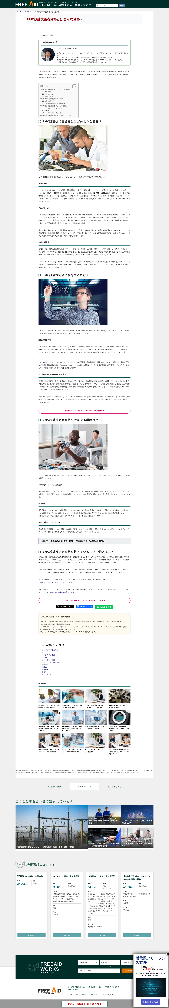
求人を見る (46, 5)
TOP (17, 12)
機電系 (44, 667)
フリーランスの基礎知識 (51, 662)
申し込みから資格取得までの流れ (55, 103)
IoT (43, 652)
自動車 (44, 672)
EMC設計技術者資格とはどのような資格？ (55, 89)
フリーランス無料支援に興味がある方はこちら (57, 592)
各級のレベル (49, 94)
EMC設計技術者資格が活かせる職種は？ (55, 106)
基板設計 (47, 110)
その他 (44, 657)
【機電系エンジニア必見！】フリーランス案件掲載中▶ (84, 411)
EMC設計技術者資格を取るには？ (52, 99)
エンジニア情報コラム (63, 5)
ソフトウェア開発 (48, 660)
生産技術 (45, 669)
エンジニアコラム (26, 12)
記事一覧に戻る (84, 786)
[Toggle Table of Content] (73, 86)
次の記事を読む (115, 787)
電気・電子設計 (47, 674)
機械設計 (45, 665)
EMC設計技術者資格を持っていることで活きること (58, 115)
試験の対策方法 (49, 101)
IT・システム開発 (48, 655)
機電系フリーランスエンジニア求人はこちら (56, 582)
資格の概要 (48, 92)
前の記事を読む (54, 787)
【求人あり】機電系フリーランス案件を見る (83, 1004)
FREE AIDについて (83, 5)
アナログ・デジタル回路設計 (54, 108)
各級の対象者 (49, 96)
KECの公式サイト (49, 362)
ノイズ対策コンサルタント (53, 113)
